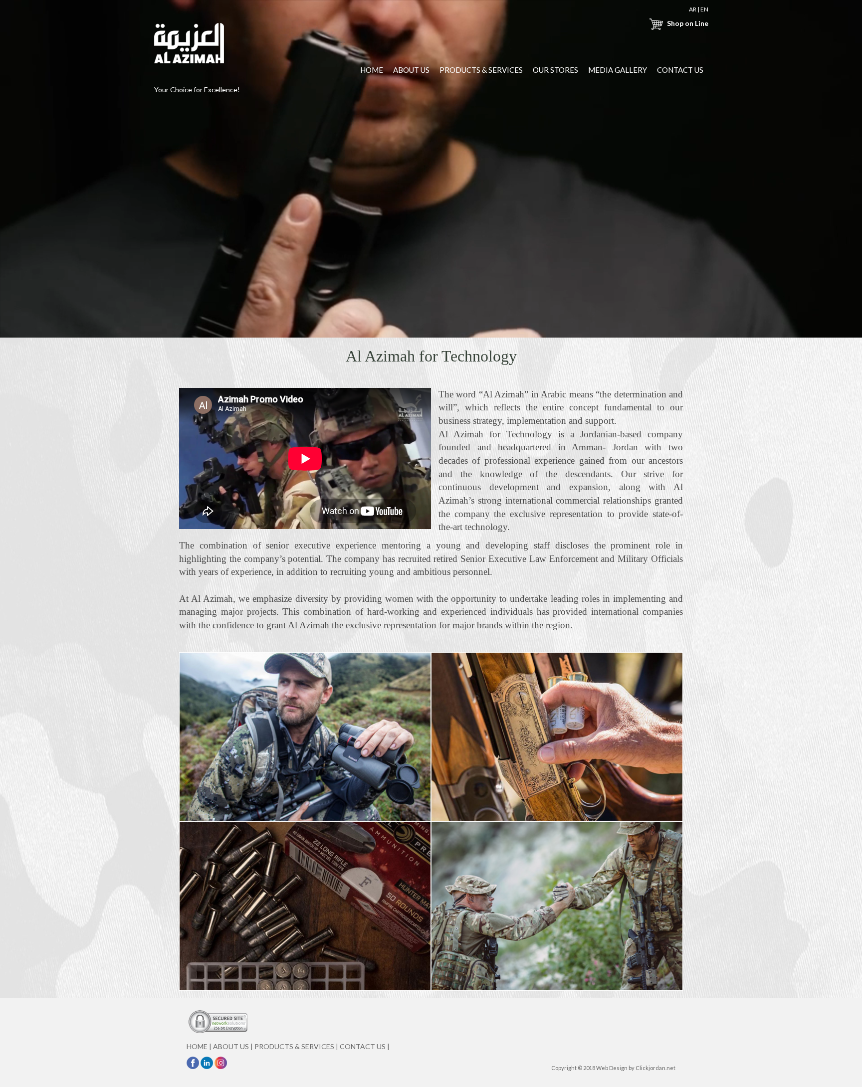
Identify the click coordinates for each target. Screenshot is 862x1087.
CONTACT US (680, 69)
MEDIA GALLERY (617, 69)
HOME (371, 69)
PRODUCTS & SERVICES (481, 69)
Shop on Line (686, 23)
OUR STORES (555, 69)
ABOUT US (411, 69)
